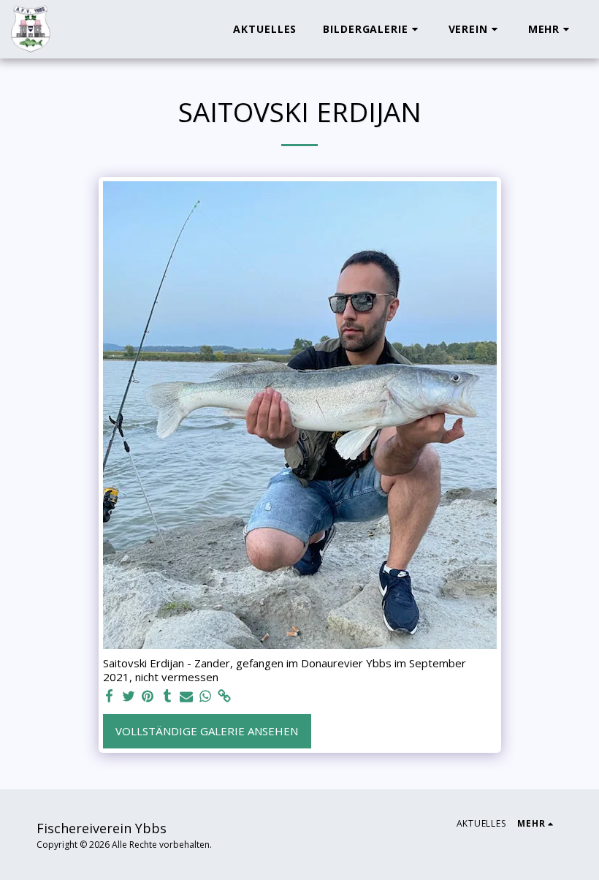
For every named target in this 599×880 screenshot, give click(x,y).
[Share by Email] (187, 696)
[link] (225, 696)
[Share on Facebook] (110, 696)
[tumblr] (167, 696)
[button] (372, 29)
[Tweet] (129, 696)
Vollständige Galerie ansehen (206, 731)
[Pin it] (148, 696)
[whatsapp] (206, 696)
